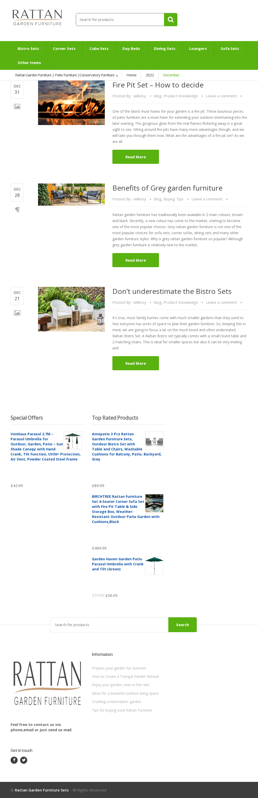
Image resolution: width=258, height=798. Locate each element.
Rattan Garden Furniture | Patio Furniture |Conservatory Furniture (65, 74)
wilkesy (140, 95)
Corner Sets (64, 48)
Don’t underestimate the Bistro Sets (172, 291)
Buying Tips (174, 198)
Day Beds (131, 48)
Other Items (29, 62)
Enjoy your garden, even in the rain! (120, 684)
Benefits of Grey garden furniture (167, 188)
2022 (150, 74)
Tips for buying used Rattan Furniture (122, 710)
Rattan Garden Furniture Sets (42, 789)
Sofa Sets (230, 48)
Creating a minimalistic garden (116, 701)
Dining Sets (164, 48)
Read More (135, 156)
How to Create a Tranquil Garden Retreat (125, 676)
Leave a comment (221, 95)
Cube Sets (99, 48)
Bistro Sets (28, 48)
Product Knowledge (181, 95)
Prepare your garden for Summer (119, 668)
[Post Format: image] (71, 102)
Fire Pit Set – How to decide (158, 84)
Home (131, 74)
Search (182, 624)
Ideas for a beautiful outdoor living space (125, 693)
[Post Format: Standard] (71, 194)
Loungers (198, 48)
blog (158, 95)
